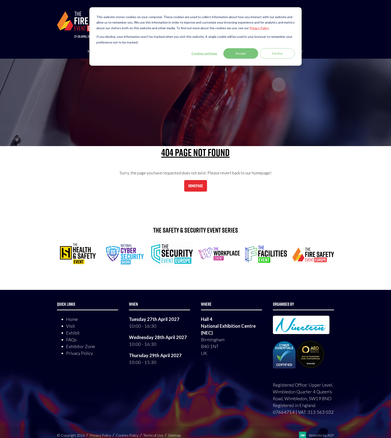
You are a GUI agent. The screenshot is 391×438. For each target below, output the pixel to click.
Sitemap (174, 435)
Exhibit (73, 332)
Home (72, 319)
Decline (277, 53)
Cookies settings (204, 53)
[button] (195, 186)
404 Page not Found (195, 152)
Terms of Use (153, 435)
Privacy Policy (79, 353)
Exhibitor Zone (80, 346)
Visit (70, 326)
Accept (241, 53)
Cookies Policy (127, 435)
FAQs (71, 339)
